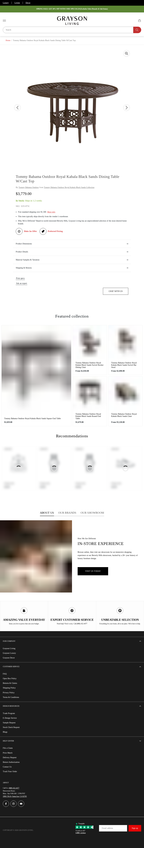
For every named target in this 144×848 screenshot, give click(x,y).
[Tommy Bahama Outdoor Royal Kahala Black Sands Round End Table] (90, 394)
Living (17, 3)
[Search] (137, 30)
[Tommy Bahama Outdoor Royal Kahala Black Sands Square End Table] (36, 370)
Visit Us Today (93, 571)
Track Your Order (10, 771)
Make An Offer (30, 231)
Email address (107, 828)
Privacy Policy (8, 693)
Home (8, 40)
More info (51, 212)
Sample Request (9, 723)
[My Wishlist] (132, 20)
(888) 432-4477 (14, 788)
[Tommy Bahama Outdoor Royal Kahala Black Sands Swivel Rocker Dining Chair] (90, 342)
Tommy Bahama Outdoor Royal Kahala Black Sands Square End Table (32, 418)
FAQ (5, 674)
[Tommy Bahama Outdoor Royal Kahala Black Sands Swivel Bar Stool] (126, 342)
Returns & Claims (10, 683)
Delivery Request (9, 757)
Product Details (22, 252)
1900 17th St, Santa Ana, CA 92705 (15, 796)
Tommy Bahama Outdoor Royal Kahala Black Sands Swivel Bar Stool (124, 365)
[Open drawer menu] (4, 20)
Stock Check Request (11, 727)
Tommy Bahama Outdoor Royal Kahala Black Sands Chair (124, 415)
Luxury (6, 3)
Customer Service (11, 667)
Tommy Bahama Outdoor (29, 187)
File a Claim (8, 748)
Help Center (8, 741)
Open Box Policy (9, 678)
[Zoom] (126, 53)
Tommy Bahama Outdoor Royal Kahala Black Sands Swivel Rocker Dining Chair (90, 365)
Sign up (135, 828)
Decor (28, 3)
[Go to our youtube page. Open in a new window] (21, 804)
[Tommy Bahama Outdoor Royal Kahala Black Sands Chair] (126, 394)
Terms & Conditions (11, 697)
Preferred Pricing (55, 231)
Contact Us (7, 767)
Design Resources (11, 706)
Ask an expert (21, 283)
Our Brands (67, 512)
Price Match (7, 753)
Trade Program (9, 713)
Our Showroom (92, 512)
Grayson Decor (9, 658)
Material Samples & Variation (27, 260)
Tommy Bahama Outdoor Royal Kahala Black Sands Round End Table (88, 416)
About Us (47, 512)
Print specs (20, 278)
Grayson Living (9, 648)
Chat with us (116, 291)
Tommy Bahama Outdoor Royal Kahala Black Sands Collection (69, 187)
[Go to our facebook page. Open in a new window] (6, 804)
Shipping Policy (9, 688)
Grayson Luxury (9, 653)
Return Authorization (11, 762)
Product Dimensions (24, 244)
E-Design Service (10, 718)
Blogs (5, 732)
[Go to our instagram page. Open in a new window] (13, 804)
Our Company (9, 641)
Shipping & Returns (24, 268)
